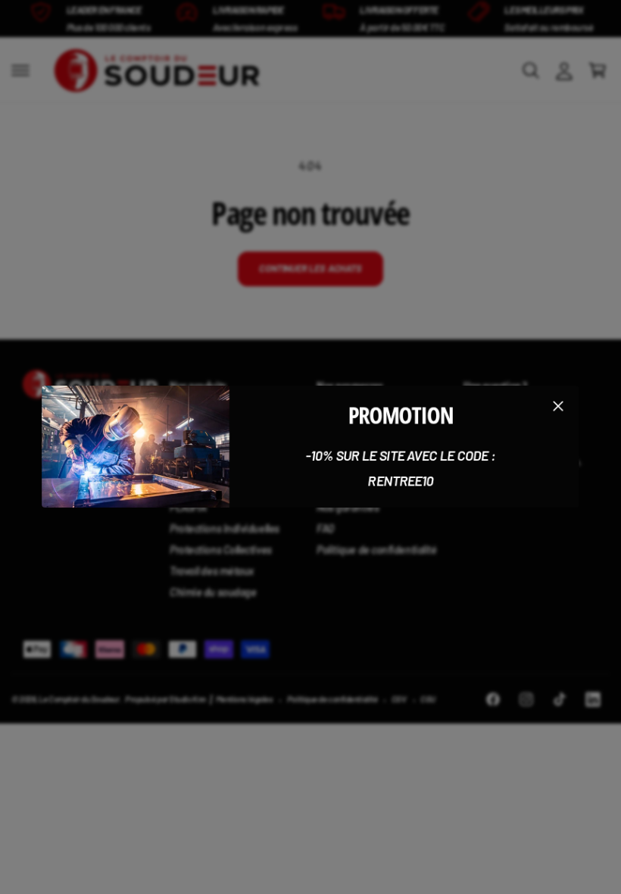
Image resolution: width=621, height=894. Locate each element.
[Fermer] (558, 406)
